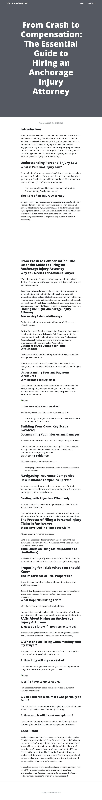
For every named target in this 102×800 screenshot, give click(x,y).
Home (82, 3)
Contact (91, 3)
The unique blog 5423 (17, 3)
